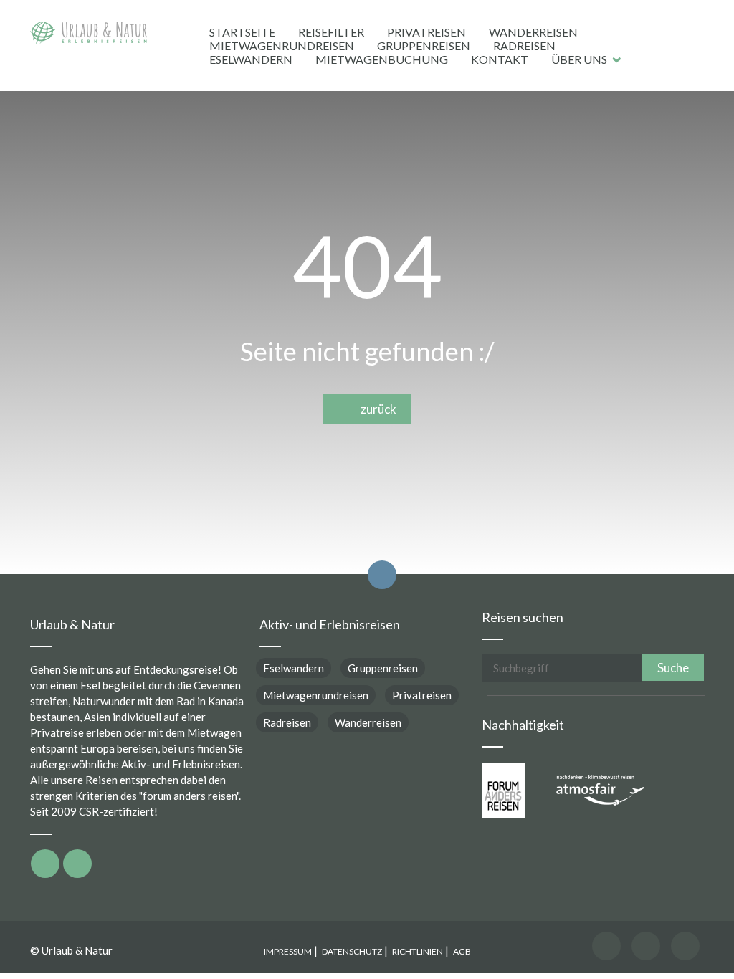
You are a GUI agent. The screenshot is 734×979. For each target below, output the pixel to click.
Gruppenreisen (423, 45)
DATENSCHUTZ (352, 951)
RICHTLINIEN (417, 951)
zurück (375, 408)
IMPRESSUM (288, 951)
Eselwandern (250, 59)
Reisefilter (331, 32)
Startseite (242, 32)
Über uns (579, 59)
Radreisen (524, 45)
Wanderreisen (533, 32)
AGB (462, 951)
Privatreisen (426, 32)
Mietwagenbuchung (381, 59)
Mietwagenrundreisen (281, 45)
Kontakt (499, 59)
